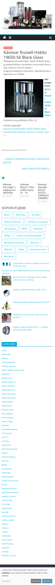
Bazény (5, 358)
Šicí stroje (6, 504)
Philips (7, 235)
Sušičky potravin (9, 516)
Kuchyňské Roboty (9, 429)
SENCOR (8, 249)
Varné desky (7, 540)
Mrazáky (5, 461)
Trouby (5, 532)
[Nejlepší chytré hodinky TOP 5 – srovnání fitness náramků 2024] (6, 332)
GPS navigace (7, 413)
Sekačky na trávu (9, 496)
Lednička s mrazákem (37, 221)
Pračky (4, 484)
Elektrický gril (7, 402)
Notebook (38, 228)
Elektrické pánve (9, 394)
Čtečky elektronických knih (13, 370)
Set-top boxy (7, 500)
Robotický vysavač (9, 488)
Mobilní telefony (9, 457)
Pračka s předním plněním (29, 235)
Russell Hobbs (19, 150)
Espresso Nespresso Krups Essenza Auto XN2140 (26, 160)
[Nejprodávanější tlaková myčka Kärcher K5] (6, 307)
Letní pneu (6, 445)
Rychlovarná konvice (14, 242)
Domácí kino (7, 378)
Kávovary (8, 48)
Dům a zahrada (8, 386)
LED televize (10, 228)
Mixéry (4, 453)
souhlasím (47, 581)
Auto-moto (6, 354)
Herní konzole (7, 417)
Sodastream (7, 508)
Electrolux (21, 214)
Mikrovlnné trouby (9, 449)
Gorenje (35, 214)
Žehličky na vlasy (9, 555)
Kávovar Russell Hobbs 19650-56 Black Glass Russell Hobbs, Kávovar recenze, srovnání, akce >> (26, 132)
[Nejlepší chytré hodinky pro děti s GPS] (6, 294)
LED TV (4, 437)
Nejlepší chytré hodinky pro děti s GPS (29, 289)
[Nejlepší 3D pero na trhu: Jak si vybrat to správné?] (6, 319)
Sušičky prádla (8, 520)
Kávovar (8, 150)
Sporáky (5, 512)
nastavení (6, 581)
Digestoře (6, 374)
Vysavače (5, 547)
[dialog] (27, 576)
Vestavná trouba (38, 249)
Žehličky (5, 551)
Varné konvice (8, 544)
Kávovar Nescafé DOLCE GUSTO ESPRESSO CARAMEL (43, 191)
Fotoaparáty (7, 405)
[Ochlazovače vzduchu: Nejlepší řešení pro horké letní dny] (6, 265)
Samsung (34, 242)
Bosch (7, 214)
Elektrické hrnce (8, 390)
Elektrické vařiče (8, 398)
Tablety (5, 524)
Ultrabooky (6, 536)
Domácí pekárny (8, 382)
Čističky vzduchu (9, 366)
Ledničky (5, 441)
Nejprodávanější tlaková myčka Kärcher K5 (31, 302)
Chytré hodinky (8, 362)
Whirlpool (9, 256)
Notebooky (6, 473)
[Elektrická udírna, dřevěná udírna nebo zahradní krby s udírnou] (6, 282)
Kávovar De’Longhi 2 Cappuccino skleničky (9, 188)
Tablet (21, 249)
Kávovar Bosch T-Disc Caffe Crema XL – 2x (27, 188)
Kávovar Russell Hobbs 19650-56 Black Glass (48, 102)
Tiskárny (5, 528)
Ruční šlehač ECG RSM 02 (37, 168)
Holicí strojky (7, 421)
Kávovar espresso (12, 221)
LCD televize (7, 433)
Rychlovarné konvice (10, 492)
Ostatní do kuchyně (10, 480)
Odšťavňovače (8, 476)
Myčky (4, 465)
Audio (4, 350)
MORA (25, 228)
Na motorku (7, 469)
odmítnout (35, 581)
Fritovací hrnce (8, 409)
